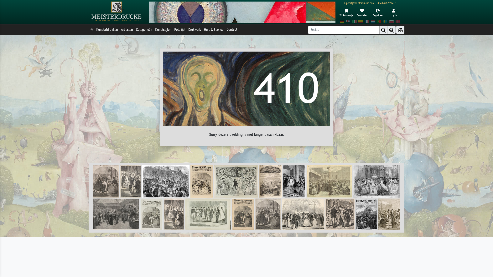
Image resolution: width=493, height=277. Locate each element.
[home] (92, 29)
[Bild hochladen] (400, 30)
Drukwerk (194, 30)
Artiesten (127, 30)
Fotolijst (179, 30)
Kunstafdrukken (107, 30)
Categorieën (144, 30)
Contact (231, 29)
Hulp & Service (213, 30)
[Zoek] (383, 30)
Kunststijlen (163, 30)
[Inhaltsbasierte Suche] (391, 30)
